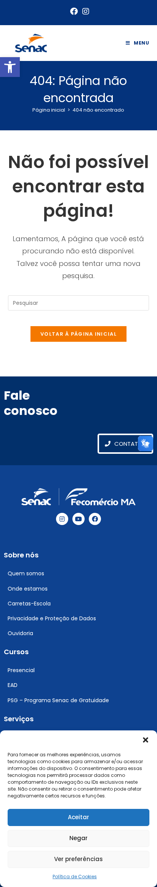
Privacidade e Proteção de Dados (52, 618)
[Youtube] (78, 519)
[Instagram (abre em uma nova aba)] (84, 11)
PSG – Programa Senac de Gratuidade (58, 700)
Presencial (21, 670)
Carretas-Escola (29, 603)
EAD (13, 685)
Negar (78, 838)
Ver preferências (78, 859)
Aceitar (78, 817)
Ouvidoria (20, 633)
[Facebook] (95, 519)
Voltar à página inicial (78, 334)
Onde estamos (28, 588)
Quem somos (26, 573)
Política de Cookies (75, 876)
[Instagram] (62, 519)
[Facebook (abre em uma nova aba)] (74, 11)
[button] (10, 67)
